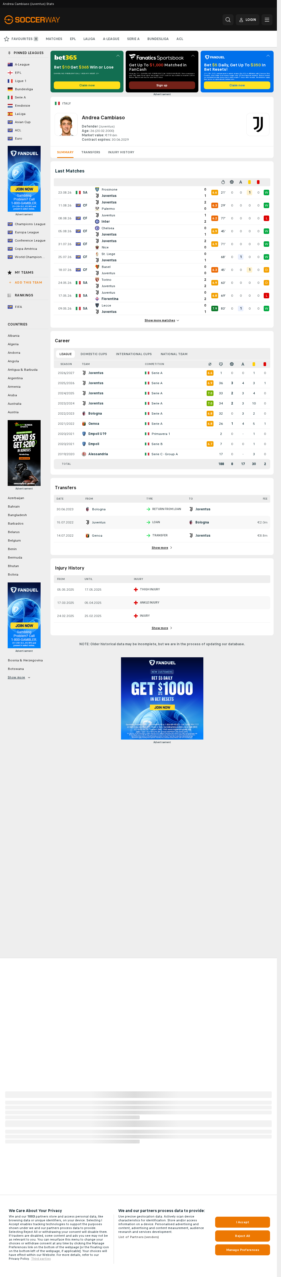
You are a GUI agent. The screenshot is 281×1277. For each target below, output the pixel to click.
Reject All (242, 1236)
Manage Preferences (242, 1250)
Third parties (41, 1259)
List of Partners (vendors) (138, 1237)
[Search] (228, 19)
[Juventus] (258, 127)
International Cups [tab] (134, 354)
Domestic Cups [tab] (93, 354)
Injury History (121, 152)
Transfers (90, 152)
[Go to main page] (42, 19)
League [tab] (65, 354)
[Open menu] (267, 19)
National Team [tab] (174, 354)
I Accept (242, 1222)
